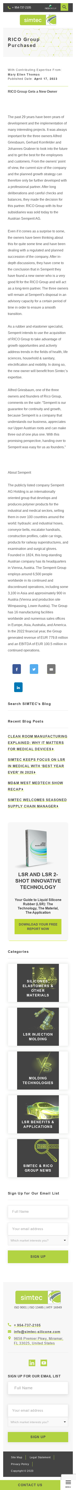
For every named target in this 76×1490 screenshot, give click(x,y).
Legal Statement (40, 1457)
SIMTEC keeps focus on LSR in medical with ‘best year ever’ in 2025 (36, 766)
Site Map (16, 1457)
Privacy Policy (20, 1464)
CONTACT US (30, 1485)
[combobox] (38, 1240)
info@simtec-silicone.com (37, 1332)
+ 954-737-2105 (21, 7)
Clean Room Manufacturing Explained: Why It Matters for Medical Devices (37, 743)
